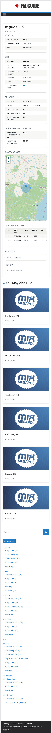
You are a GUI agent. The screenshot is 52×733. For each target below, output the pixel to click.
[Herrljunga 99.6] (26, 290)
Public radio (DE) (11, 610)
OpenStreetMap (38, 220)
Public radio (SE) (11, 666)
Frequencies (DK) (12, 550)
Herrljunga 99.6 (12, 316)
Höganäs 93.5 (11, 513)
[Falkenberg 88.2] (26, 408)
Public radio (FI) (11, 582)
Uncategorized (8, 675)
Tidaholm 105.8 (12, 395)
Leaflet (31, 220)
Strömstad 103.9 (12, 355)
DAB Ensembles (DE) (13, 598)
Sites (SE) (8, 670)
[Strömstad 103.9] (26, 329)
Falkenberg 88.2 (12, 434)
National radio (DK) (12, 558)
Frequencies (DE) (11, 602)
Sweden (6, 643)
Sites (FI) (8, 586)
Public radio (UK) (11, 686)
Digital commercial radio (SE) (16, 658)
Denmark (6, 547)
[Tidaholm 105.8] (26, 369)
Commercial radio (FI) (13, 574)
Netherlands (7, 619)
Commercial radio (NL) (14, 622)
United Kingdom (9, 679)
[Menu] (4, 14)
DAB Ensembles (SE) (13, 654)
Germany (6, 595)
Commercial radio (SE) (13, 646)
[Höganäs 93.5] (26, 487)
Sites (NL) (9, 634)
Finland (5, 571)
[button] (26, 186)
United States (8, 695)
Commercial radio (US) (14, 698)
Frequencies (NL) (11, 626)
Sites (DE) (9, 614)
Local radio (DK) (11, 554)
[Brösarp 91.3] (26, 448)
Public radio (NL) (11, 630)
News (5, 639)
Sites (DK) (9, 566)
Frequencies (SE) (11, 662)
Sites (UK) (9, 690)
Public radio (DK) (11, 562)
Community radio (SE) (13, 650)
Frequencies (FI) (11, 578)
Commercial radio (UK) (14, 682)
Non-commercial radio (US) (15, 702)
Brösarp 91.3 (10, 474)
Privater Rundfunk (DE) (14, 606)
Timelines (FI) (10, 590)
